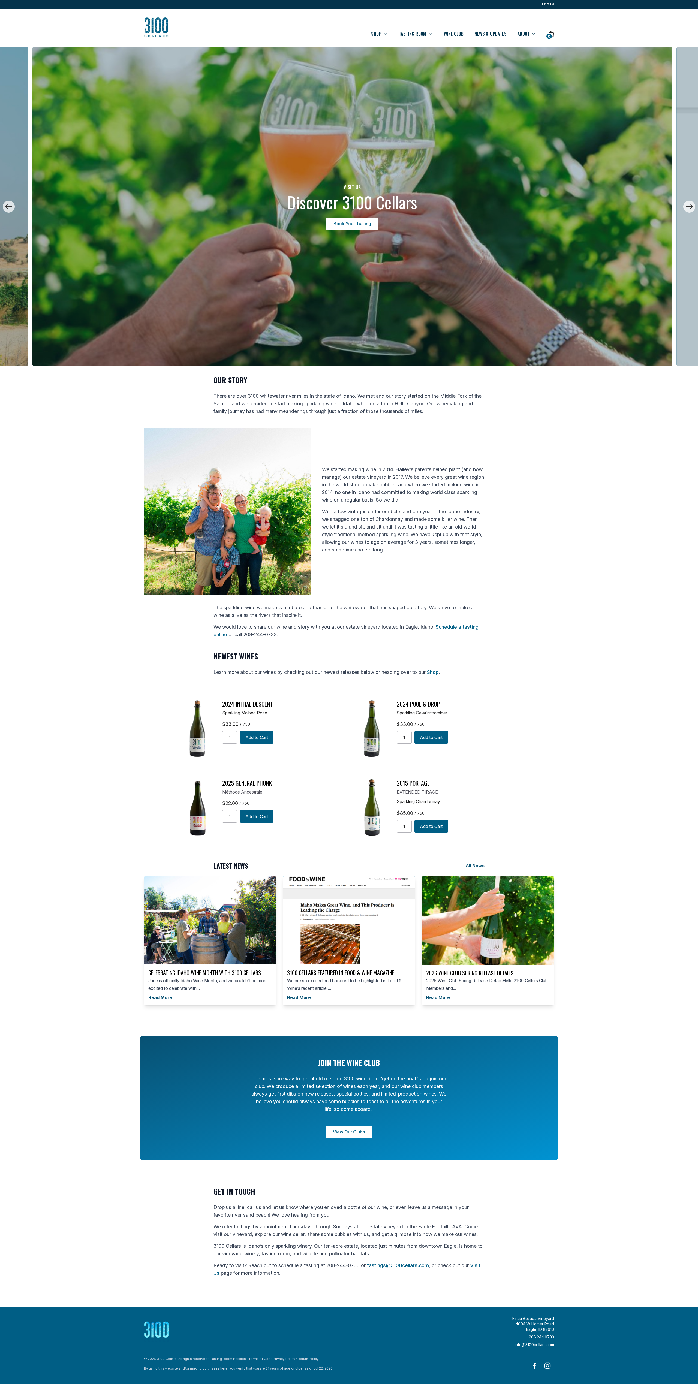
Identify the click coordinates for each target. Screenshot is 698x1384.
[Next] (689, 207)
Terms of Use (259, 1359)
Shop (433, 672)
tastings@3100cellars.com (398, 1265)
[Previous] (9, 207)
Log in (548, 4)
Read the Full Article (359, 223)
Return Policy (308, 1359)
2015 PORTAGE (413, 783)
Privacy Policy (284, 1359)
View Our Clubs (349, 1132)
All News (475, 865)
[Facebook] (534, 1365)
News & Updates (490, 34)
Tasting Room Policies (228, 1359)
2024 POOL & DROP (418, 703)
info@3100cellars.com (534, 1344)
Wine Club (454, 34)
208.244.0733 (541, 1337)
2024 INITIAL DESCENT (247, 703)
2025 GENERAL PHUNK (247, 783)
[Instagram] (547, 1365)
